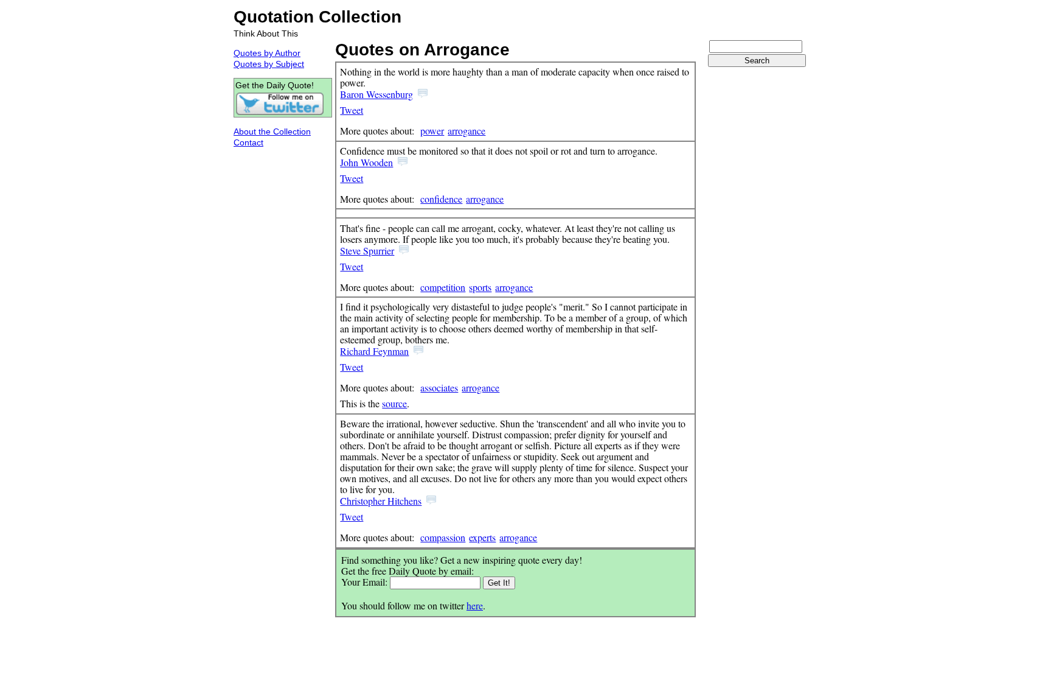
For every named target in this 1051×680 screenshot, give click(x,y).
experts (482, 537)
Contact (248, 142)
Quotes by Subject (269, 64)
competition (442, 287)
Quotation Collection (317, 16)
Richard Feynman (374, 351)
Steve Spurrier (367, 250)
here (475, 605)
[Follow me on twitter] (279, 112)
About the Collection (272, 131)
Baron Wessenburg (376, 94)
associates (439, 387)
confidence (441, 198)
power (432, 130)
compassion (442, 537)
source (394, 403)
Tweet (351, 109)
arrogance (466, 130)
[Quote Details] (423, 94)
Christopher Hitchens (380, 500)
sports (480, 287)
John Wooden (366, 162)
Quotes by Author (267, 53)
